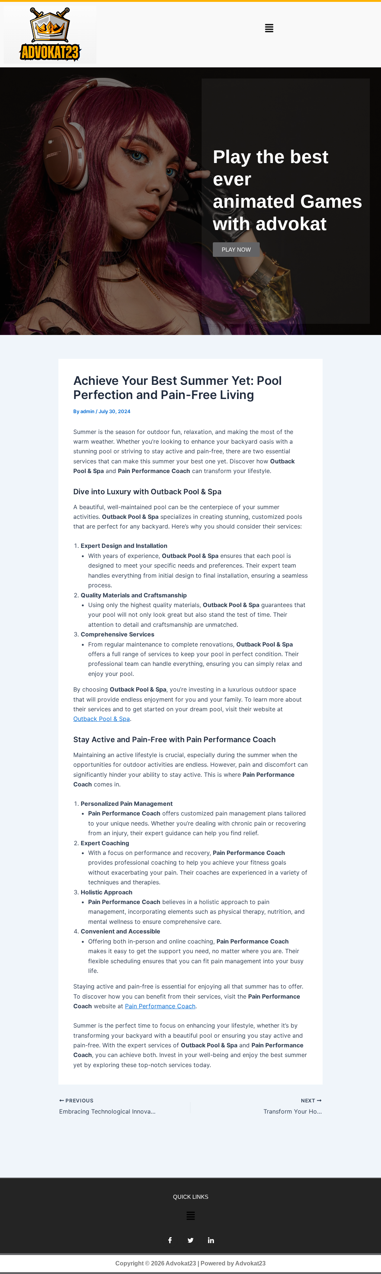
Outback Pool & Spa (101, 718)
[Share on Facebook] (170, 1240)
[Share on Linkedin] (211, 1240)
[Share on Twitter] (190, 1240)
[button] (269, 28)
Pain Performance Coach (160, 1006)
